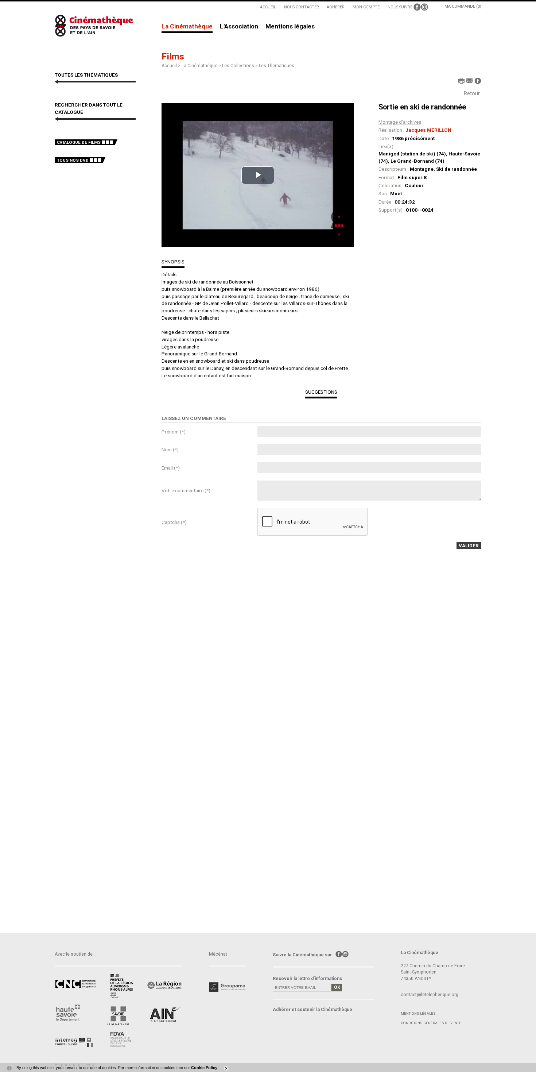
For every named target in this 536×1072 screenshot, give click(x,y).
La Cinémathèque (187, 26)
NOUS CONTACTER (301, 7)
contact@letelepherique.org (429, 994)
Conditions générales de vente (431, 1023)
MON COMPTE (366, 7)
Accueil (169, 65)
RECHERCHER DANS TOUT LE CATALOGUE (89, 108)
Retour (472, 93)
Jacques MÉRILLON (428, 130)
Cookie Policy (204, 1067)
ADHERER (336, 7)
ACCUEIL (268, 7)
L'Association (239, 26)
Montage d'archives (399, 122)
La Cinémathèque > (202, 65)
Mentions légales (290, 26)
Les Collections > (240, 65)
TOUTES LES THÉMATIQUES (86, 75)
